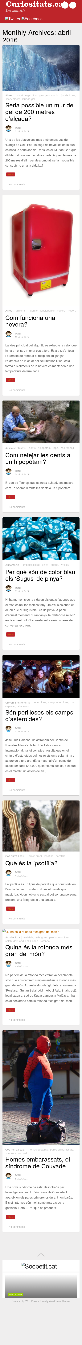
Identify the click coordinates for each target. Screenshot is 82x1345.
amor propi (35, 856)
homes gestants (38, 1149)
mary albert (13, 99)
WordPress (31, 1301)
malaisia (28, 937)
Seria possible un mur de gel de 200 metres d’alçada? (39, 111)
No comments (17, 184)
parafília (60, 856)
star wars (23, 706)
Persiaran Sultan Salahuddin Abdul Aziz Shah (37, 939)
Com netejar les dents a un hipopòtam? (37, 458)
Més (11, 174)
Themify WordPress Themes (54, 1301)
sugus (54, 565)
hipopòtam (44, 448)
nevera (72, 310)
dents (32, 448)
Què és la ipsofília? (31, 862)
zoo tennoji (67, 448)
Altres (8, 95)
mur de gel (28, 99)
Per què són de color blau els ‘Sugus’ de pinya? (40, 574)
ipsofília (48, 856)
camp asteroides (58, 702)
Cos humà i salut (15, 856)
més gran (41, 937)
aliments (21, 310)
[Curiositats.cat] (36, 5)
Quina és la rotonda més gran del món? (38, 950)
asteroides (40, 702)
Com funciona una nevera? (30, 320)
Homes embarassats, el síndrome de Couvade (37, 1162)
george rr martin (49, 95)
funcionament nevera (52, 310)
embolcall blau (31, 565)
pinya (45, 565)
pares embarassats (61, 1149)
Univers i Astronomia (17, 702)
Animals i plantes (15, 448)
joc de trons (68, 95)
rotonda (45, 941)
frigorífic (33, 310)
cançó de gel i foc (26, 95)
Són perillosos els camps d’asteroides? (39, 715)
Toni (18, 127)
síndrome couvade (17, 1153)
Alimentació (12, 565)
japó (55, 448)
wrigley (65, 565)
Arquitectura (12, 937)
